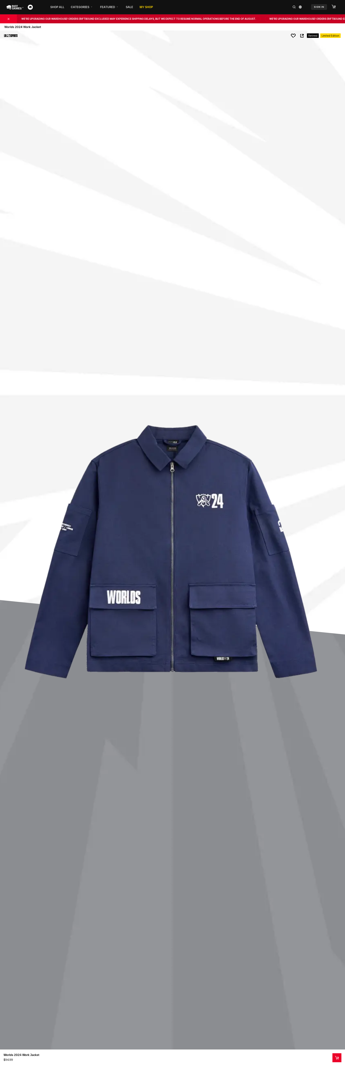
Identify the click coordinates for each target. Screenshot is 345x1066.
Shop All (57, 7)
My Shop (146, 7)
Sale (129, 7)
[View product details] (336, 1057)
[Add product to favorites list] (293, 35)
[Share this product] (301, 35)
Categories (80, 7)
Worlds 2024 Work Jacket (21, 1055)
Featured (107, 7)
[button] (335, 7)
